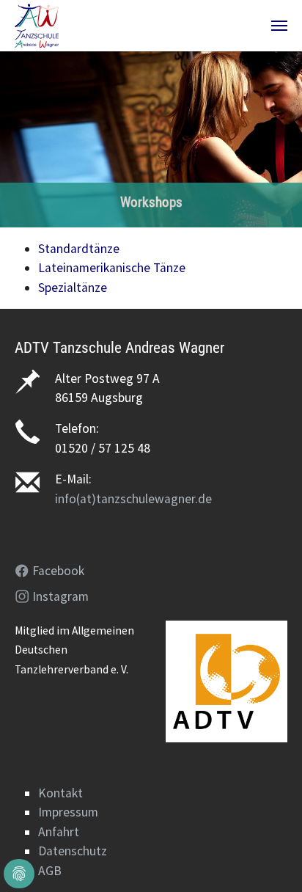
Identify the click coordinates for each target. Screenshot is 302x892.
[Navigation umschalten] (279, 25)
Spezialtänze (72, 287)
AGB (50, 871)
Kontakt (60, 793)
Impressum (68, 812)
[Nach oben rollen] (267, 857)
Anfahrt (58, 832)
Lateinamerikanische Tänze (111, 268)
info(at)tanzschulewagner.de (133, 499)
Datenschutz (72, 851)
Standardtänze (78, 249)
